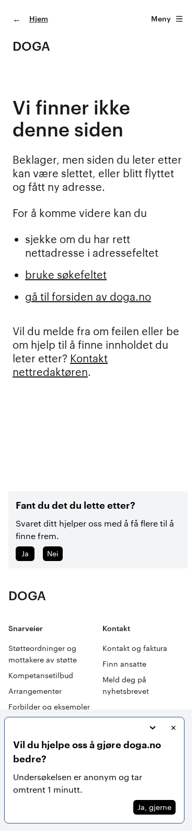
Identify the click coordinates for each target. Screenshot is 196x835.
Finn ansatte (124, 663)
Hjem (38, 18)
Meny (161, 18)
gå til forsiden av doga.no (88, 296)
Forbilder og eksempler (49, 706)
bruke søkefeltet (66, 274)
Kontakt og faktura (134, 648)
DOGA (31, 45)
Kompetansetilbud (40, 675)
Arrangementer (35, 691)
